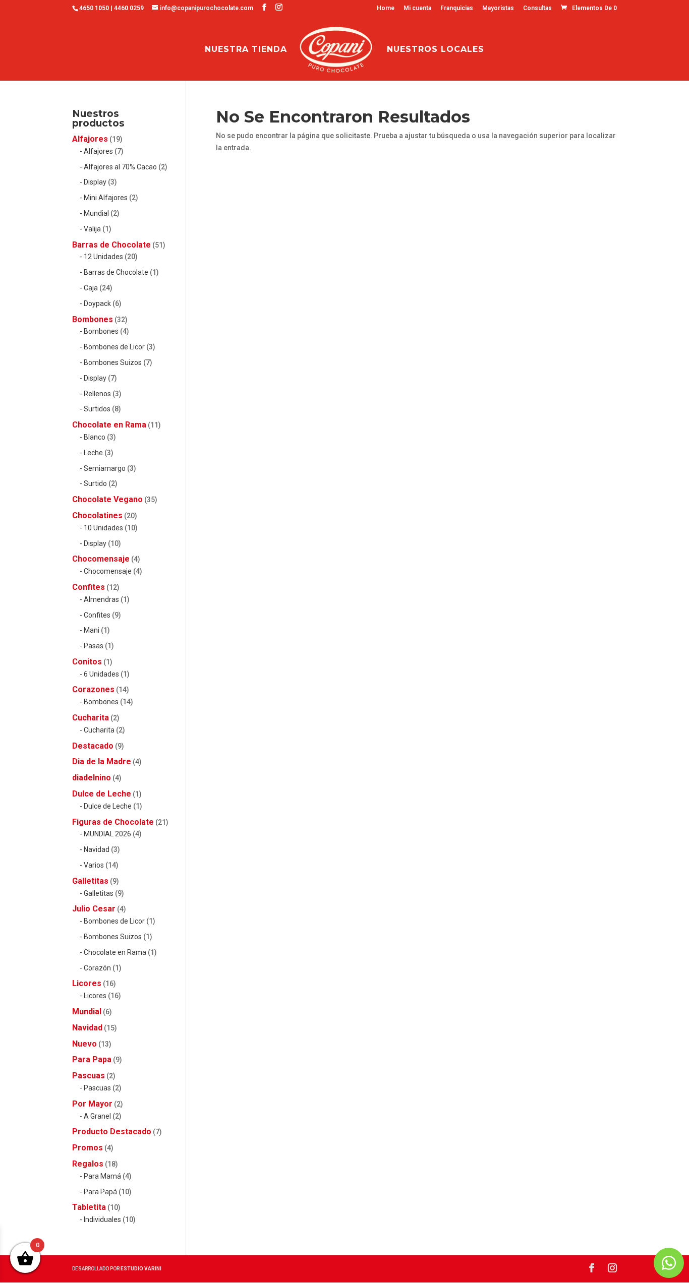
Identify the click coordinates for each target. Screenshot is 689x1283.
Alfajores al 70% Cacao (120, 167)
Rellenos (97, 394)
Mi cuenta (417, 8)
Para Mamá (102, 1176)
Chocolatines (97, 515)
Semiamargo (105, 468)
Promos (87, 1147)
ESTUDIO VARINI (141, 1268)
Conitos (87, 661)
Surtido (95, 483)
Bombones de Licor (114, 347)
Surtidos (97, 409)
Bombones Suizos (113, 362)
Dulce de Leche (101, 794)
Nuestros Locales (435, 50)
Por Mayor (92, 1104)
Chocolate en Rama (109, 425)
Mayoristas (498, 8)
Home (385, 8)
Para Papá (100, 1192)
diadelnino (91, 777)
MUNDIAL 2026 (107, 834)
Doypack (97, 303)
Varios (94, 865)
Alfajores (90, 139)
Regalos (87, 1164)
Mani (91, 630)
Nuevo (84, 1044)
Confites (88, 587)
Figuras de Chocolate (113, 822)
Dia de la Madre (101, 761)
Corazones (93, 689)
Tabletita (89, 1207)
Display (95, 182)
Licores (86, 983)
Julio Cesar (94, 908)
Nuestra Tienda (246, 50)
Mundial (96, 213)
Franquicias (456, 8)
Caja (91, 288)
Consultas (537, 8)
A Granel (97, 1116)
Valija (92, 229)
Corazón (97, 968)
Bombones (92, 319)
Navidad (96, 849)
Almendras (101, 599)
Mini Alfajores (106, 198)
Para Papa (91, 1059)
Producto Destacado (111, 1131)
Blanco (94, 437)
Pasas (93, 646)
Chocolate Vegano (107, 499)
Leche (93, 453)
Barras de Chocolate (111, 245)
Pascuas (88, 1075)
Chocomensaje (101, 559)
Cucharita (90, 717)
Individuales (102, 1219)
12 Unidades (103, 257)
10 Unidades (103, 528)
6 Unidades (101, 674)
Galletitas (90, 881)
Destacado (92, 746)
